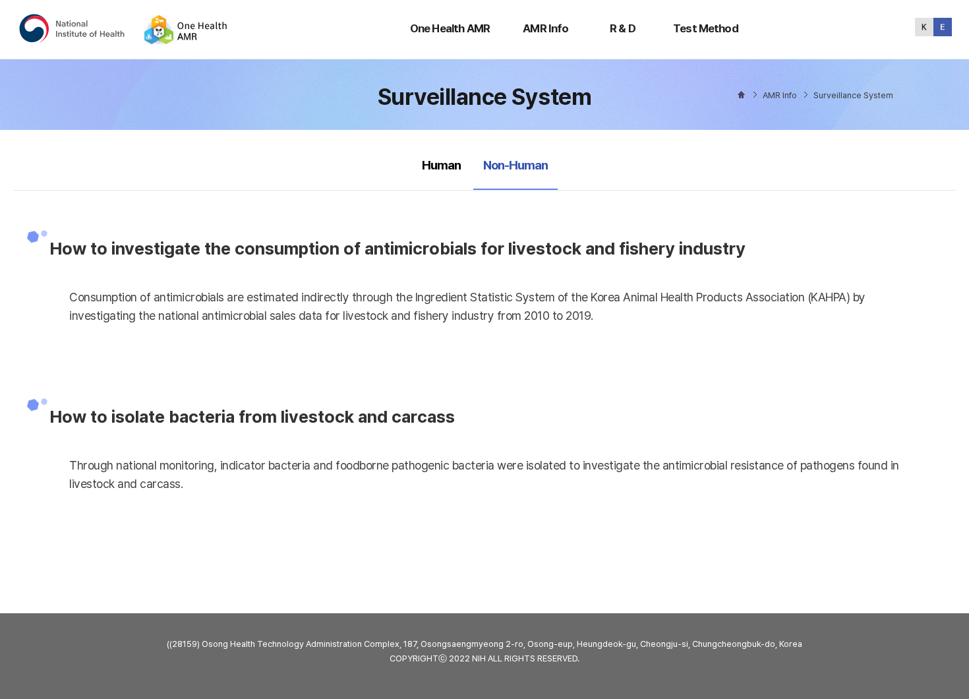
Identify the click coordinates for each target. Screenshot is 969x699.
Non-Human (515, 165)
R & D (622, 28)
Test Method (705, 28)
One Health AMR (450, 28)
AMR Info (545, 28)
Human (441, 165)
